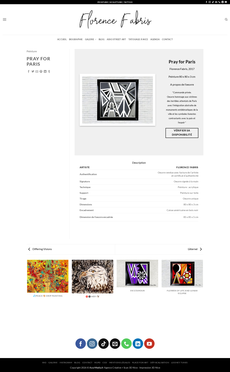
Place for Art (140, 362)
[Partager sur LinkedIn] (45, 71)
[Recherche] (226, 19)
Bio (44, 362)
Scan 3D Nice (131, 367)
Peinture (32, 51)
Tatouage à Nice (138, 39)
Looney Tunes (179, 362)
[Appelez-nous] (219, 2)
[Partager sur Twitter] (32, 71)
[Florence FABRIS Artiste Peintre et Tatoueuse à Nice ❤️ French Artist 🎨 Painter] (115, 19)
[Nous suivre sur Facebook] (206, 2)
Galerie (89, 39)
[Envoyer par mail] (37, 71)
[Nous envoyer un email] (216, 2)
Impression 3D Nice (149, 367)
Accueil (62, 39)
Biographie (76, 39)
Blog (101, 39)
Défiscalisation (159, 362)
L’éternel (193, 249)
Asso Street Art (116, 39)
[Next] (202, 295)
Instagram (66, 362)
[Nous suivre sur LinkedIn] (223, 2)
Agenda (155, 39)
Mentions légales (119, 362)
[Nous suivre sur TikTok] (213, 2)
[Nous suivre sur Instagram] (210, 2)
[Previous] (27, 295)
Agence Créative (112, 367)
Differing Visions (42, 249)
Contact (167, 39)
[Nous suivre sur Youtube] (226, 2)
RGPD (97, 362)
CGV (105, 362)
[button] (5, 19)
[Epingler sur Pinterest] (41, 71)
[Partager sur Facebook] (28, 71)
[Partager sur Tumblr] (49, 71)
